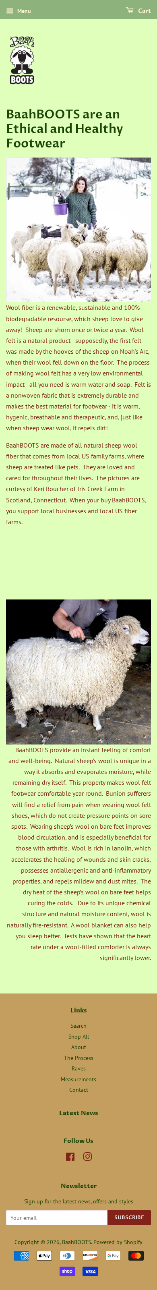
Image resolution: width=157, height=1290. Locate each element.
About (78, 1047)
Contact (78, 1089)
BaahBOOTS (76, 1242)
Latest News (78, 1113)
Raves (79, 1068)
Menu (23, 11)
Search (78, 1025)
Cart (144, 11)
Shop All (78, 1036)
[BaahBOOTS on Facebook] (70, 1158)
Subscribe (129, 1217)
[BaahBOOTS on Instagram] (87, 1158)
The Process (78, 1058)
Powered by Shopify (118, 1242)
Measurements (78, 1079)
